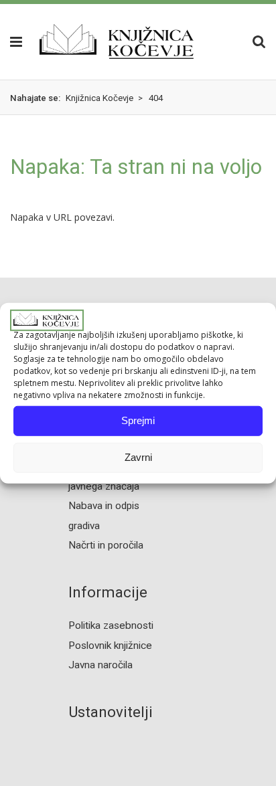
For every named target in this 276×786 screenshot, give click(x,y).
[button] (11, 41)
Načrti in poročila (105, 545)
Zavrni (138, 457)
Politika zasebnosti (110, 625)
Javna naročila (100, 665)
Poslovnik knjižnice (110, 646)
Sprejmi (138, 420)
